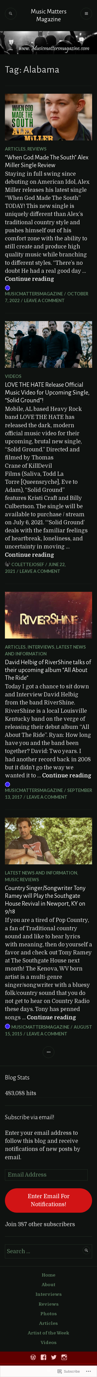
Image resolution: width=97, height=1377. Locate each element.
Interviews (40, 647)
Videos (13, 376)
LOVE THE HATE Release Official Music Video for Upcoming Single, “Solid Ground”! (47, 393)
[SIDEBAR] (48, 1052)
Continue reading (29, 279)
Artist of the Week (48, 1333)
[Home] (33, 1357)
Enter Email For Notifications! (49, 1200)
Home (48, 1275)
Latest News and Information (41, 873)
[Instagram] (64, 1357)
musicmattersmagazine (34, 293)
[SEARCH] (11, 13)
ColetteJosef (27, 564)
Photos (48, 1313)
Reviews (37, 149)
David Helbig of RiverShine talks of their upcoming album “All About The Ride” (48, 670)
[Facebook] (43, 1357)
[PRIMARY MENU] (86, 13)
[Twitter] (54, 1357)
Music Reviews (22, 879)
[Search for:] (48, 1251)
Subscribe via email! (29, 1117)
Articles (15, 149)
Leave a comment (44, 300)
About (48, 1284)
